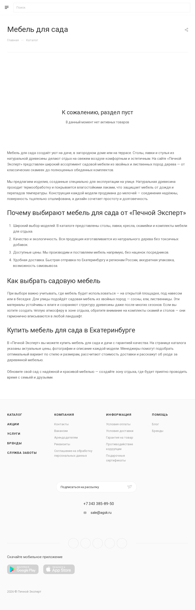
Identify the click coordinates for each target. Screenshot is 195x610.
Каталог (14, 414)
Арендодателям (66, 437)
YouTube (98, 543)
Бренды (14, 443)
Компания (64, 414)
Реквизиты (62, 444)
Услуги (13, 433)
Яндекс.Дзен (122, 543)
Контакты (61, 424)
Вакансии (61, 431)
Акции (13, 424)
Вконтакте (73, 543)
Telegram (85, 543)
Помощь (160, 414)
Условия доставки (119, 431)
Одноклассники (110, 543)
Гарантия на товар (119, 437)
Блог (155, 424)
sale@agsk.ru (101, 512)
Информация (119, 414)
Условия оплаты (118, 424)
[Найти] (184, 7)
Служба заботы (22, 453)
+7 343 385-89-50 (98, 504)
